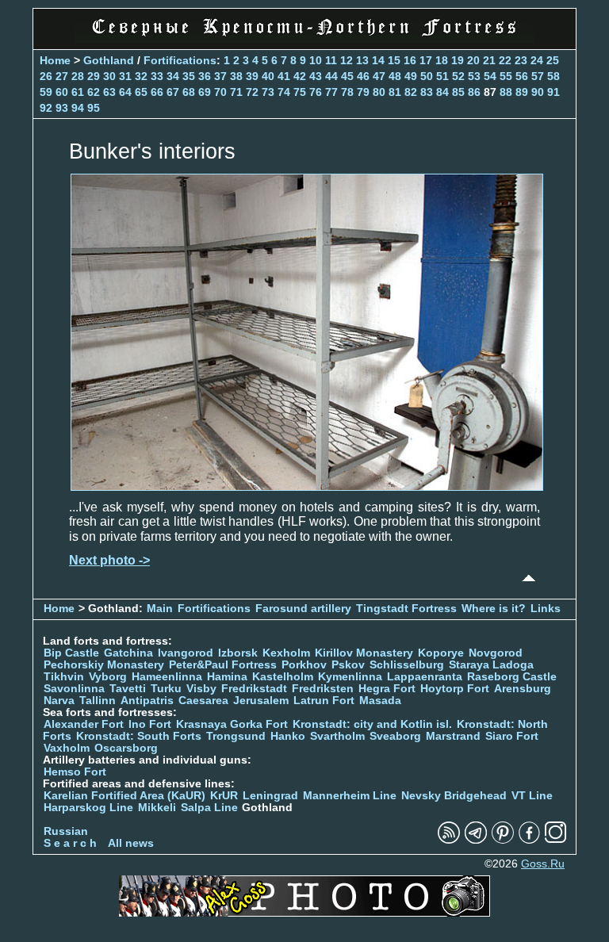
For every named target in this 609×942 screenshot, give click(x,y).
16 (410, 60)
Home (55, 60)
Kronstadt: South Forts (138, 736)
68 (188, 92)
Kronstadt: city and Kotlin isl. (372, 724)
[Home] (304, 39)
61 (77, 92)
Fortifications (180, 60)
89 (521, 92)
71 (236, 92)
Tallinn (97, 700)
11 (331, 60)
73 (268, 92)
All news (131, 843)
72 (252, 92)
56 (521, 76)
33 (157, 76)
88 (506, 92)
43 (315, 76)
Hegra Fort (387, 689)
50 (426, 76)
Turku (166, 689)
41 (284, 76)
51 (442, 76)
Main (160, 609)
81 (395, 92)
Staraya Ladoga (491, 665)
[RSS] (449, 840)
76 (315, 92)
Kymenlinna (350, 677)
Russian (66, 831)
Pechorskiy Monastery (104, 665)
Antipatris (147, 700)
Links (545, 609)
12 (346, 60)
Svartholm (337, 736)
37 (220, 76)
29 (93, 76)
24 (536, 60)
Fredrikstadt (254, 689)
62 (93, 92)
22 (505, 60)
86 (474, 92)
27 (62, 76)
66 (157, 92)
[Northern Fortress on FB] (529, 840)
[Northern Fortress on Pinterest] (503, 840)
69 (204, 92)
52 (458, 76)
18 (441, 60)
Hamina (227, 677)
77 (331, 92)
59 (46, 92)
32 (141, 76)
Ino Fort (149, 724)
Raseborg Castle (512, 677)
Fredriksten (323, 689)
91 (553, 92)
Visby (201, 689)
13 (362, 60)
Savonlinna (74, 689)
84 (442, 92)
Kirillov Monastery (364, 653)
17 (425, 60)
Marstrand (453, 736)
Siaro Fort (511, 736)
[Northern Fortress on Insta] (556, 840)
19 (457, 60)
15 (394, 60)
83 (426, 92)
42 (299, 76)
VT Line (532, 796)
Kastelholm (282, 677)
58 (553, 76)
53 (474, 76)
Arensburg (522, 689)
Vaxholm (67, 748)
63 (109, 92)
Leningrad (270, 796)
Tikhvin (64, 677)
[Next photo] (307, 486)
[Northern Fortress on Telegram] (476, 840)
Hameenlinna (167, 677)
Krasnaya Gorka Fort (232, 724)
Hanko (287, 736)
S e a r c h (70, 843)
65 (141, 92)
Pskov (348, 665)
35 (188, 76)
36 (204, 76)
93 (62, 107)
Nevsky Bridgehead (454, 796)
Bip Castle (71, 653)
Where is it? (494, 609)
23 (521, 60)
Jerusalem (261, 700)
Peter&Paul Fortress (223, 665)
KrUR (224, 796)
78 (347, 92)
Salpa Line (209, 808)
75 (299, 92)
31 (125, 76)
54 (490, 76)
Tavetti (127, 689)
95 (93, 107)
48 (395, 76)
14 (378, 60)
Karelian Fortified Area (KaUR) (124, 796)
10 (315, 60)
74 (284, 92)
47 (379, 76)
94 (77, 107)
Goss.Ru (543, 864)
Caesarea (203, 700)
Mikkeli (157, 808)
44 (331, 76)
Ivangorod (185, 653)
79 (363, 92)
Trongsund (236, 736)
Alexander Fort (84, 724)
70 (220, 92)
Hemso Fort (75, 772)
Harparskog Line (88, 808)
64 (125, 92)
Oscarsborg (126, 748)
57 (537, 76)
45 (347, 76)
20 (473, 60)
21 (489, 60)
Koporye (441, 653)
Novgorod (496, 653)
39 (252, 76)
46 (363, 76)
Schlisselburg (407, 665)
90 (537, 92)
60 (62, 92)
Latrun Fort (323, 700)
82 (410, 92)
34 (173, 76)
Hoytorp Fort (454, 689)
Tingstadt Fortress (406, 609)
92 (46, 107)
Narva (59, 700)
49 (410, 76)
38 (236, 76)
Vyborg (108, 677)
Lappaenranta (424, 677)
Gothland (108, 60)
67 (173, 92)
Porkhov (304, 665)
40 (268, 76)
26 (46, 76)
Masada (380, 700)
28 (77, 76)
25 (552, 60)
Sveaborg (395, 736)
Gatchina (128, 653)
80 (379, 92)
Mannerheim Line (349, 796)
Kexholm (286, 653)
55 (506, 76)
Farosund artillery (303, 609)
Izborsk (238, 653)
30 (109, 76)
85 (458, 92)
